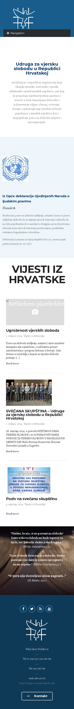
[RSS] (40, 608)
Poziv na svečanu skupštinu (31, 499)
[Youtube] (49, 608)
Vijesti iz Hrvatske (34, 336)
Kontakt (40, 696)
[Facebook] (23, 608)
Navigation (17, 33)
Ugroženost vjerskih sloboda (32, 330)
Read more (12, 363)
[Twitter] (31, 608)
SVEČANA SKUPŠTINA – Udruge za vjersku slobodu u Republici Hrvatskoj (35, 414)
